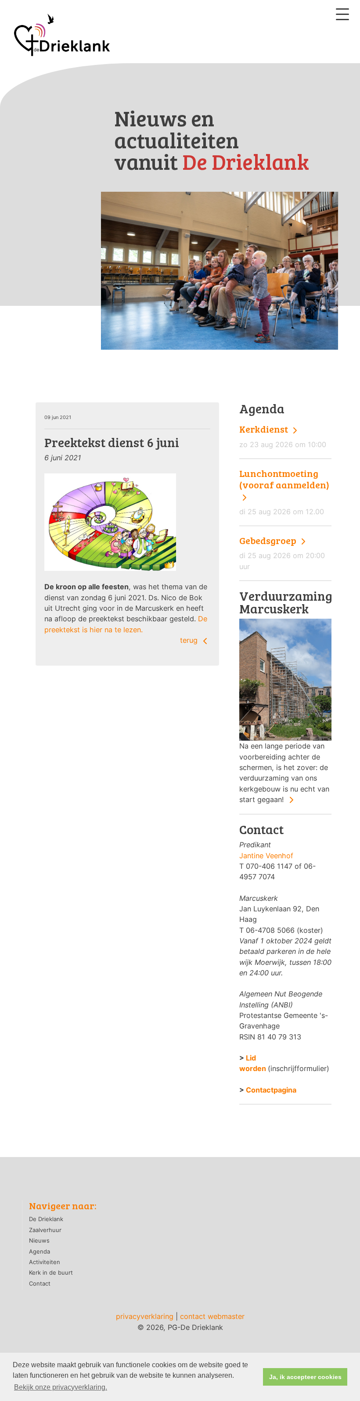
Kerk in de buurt (51, 1272)
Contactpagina (271, 1090)
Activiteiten (44, 1261)
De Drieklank (46, 1218)
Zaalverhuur (45, 1229)
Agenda (39, 1251)
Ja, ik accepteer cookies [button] (305, 1376)
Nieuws (39, 1240)
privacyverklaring (144, 1316)
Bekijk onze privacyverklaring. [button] (60, 1387)
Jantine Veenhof (266, 855)
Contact (39, 1283)
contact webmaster (212, 1316)
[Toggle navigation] (342, 14)
